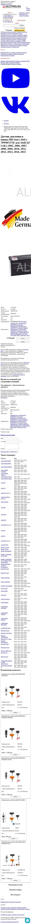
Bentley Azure (4, 549)
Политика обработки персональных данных (17, 909)
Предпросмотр (5, 451)
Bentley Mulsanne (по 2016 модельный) (5, 565)
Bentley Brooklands (6, 551)
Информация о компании (8, 902)
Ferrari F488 (4, 591)
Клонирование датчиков (7, 55)
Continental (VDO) (25, 61)
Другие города (21, 20)
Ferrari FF (3, 595)
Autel (10, 62)
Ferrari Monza (4, 602)
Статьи (21, 15)
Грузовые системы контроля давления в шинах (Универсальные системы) (13, 39)
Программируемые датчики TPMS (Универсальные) (15, 42)
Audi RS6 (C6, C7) (6, 525)
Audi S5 (3, 536)
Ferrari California (5, 582)
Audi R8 (3, 507)
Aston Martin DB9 (6, 461)
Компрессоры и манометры (8, 45)
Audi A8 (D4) (4, 502)
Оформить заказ (21, 30)
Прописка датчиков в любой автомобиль (12, 54)
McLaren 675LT (5, 647)
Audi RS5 (3, 520)
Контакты (26, 15)
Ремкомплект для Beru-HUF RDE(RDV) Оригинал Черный (19, 327)
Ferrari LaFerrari (5, 599)
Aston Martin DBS (6, 463)
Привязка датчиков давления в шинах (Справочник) (14, 46)
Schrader (3, 61)
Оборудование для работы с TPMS (16, 41)
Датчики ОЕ (20, 914)
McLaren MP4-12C (6, 651)
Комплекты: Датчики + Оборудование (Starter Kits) (15, 44)
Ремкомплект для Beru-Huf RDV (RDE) (13, 800)
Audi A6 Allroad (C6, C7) (5, 497)
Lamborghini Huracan (4, 619)
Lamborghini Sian (5, 628)
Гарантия (21, 14)
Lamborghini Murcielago (4, 624)
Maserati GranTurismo (4, 636)
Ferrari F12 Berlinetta (6, 586)
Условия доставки (6, 907)
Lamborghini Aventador (4, 607)
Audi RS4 (3, 514)
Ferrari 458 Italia (5, 577)
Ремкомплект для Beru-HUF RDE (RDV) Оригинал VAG (20, 334)
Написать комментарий (8, 435)
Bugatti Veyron (5, 573)
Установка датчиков (11, 914)
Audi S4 (3, 530)
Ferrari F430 (4, 588)
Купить (23, 338)
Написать (14, 451)
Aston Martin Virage (6, 477)
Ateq (13, 62)
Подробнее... (4, 397)
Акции (28, 10)
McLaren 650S (5, 644)
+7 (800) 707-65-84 (8, 17)
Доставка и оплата (24, 12)
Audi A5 (3, 488)
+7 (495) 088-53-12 (8, 15)
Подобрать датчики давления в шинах (11, 33)
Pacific (17, 61)
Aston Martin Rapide (6, 467)
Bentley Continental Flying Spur (6, 555)
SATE (7, 61)
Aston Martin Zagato (6, 478)
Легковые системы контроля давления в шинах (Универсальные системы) (14, 37)
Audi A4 (3, 482)
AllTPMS (17, 62)
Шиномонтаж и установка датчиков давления (14, 52)
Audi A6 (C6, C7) (5, 493)
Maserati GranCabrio (6, 633)
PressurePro (12, 61)
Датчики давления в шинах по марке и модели (14, 32)
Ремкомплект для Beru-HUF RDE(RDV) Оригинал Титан (19, 330)
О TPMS (28, 7)
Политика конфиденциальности (10, 922)
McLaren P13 (4, 656)
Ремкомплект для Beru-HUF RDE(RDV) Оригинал (18, 324)
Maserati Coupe (5, 630)
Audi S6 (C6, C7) (5, 541)
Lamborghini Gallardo (4, 613)
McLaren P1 (4, 652)
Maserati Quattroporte (4, 641)
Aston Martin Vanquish (4, 470)
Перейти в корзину (6, 4)
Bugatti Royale (5, 569)
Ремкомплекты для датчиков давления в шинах (14, 35)
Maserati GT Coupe (6, 639)
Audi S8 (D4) (4, 545)
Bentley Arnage (5, 547)
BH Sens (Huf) (5, 62)
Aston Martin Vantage (4, 474)
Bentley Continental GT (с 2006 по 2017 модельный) (6, 561)
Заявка (23, 341)
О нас (26, 14)
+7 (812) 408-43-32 (8, 21)
